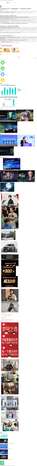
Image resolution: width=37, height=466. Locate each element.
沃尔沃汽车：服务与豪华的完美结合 (4, 252)
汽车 (11, 0)
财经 (8, 0)
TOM (0, 431)
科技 (12, 0)
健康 (9, 0)
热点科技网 (1, 321)
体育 (3, 0)
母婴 (6, 0)
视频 (7, 0)
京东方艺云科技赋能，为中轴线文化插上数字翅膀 (6, 45)
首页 (0, 0)
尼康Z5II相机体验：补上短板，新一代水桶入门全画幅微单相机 (5, 288)
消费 (10, 0)
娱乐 (2, 0)
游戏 (4, 0)
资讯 (1, 0)
